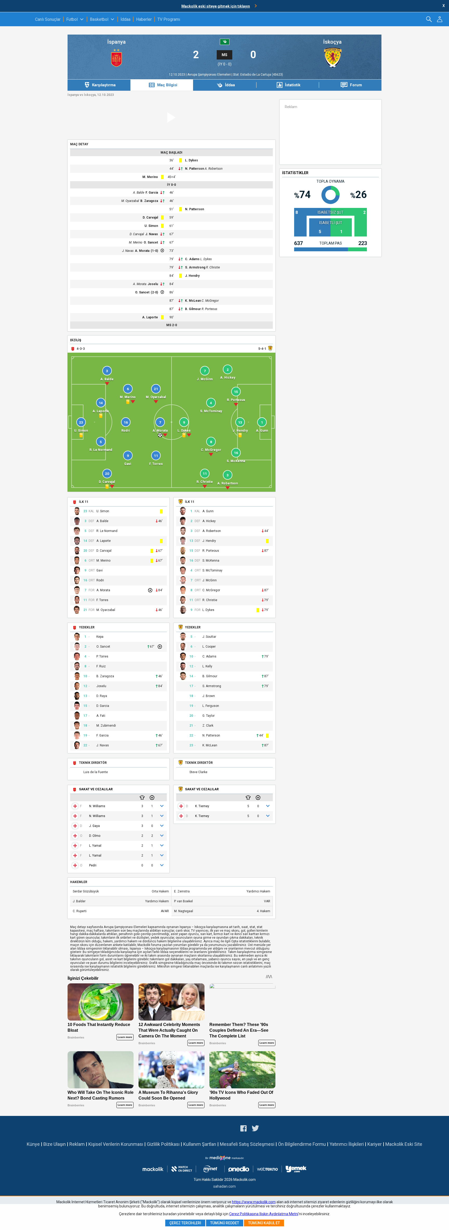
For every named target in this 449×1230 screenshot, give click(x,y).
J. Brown (208, 696)
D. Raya (101, 696)
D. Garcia (102, 706)
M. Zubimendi (106, 725)
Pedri (92, 865)
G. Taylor (208, 716)
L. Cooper (209, 646)
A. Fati (100, 716)
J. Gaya (94, 826)
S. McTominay (212, 570)
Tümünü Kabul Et (264, 1223)
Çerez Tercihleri (185, 1223)
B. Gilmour (193, 309)
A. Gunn (208, 511)
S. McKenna (210, 560)
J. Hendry (192, 276)
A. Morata (142, 251)
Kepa (99, 637)
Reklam (77, 1144)
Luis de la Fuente (95, 772)
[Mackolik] (17, 19)
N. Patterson (194, 168)
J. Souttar (209, 637)
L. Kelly (207, 666)
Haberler (144, 19)
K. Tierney (202, 806)
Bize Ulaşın (54, 1144)
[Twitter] (255, 1129)
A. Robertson (213, 168)
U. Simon (151, 226)
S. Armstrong (195, 267)
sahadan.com (224, 1186)
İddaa (125, 19)
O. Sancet (151, 242)
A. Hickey (209, 521)
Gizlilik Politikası (163, 1144)
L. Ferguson (210, 706)
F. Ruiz (101, 666)
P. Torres (102, 656)
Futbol (72, 19)
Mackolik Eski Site (403, 1144)
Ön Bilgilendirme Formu (302, 1144)
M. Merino (150, 177)
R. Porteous (209, 309)
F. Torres (102, 600)
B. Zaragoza (149, 201)
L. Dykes (191, 160)
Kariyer (374, 1144)
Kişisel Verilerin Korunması (115, 1144)
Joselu (153, 284)
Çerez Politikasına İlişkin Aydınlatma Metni (263, 1214)
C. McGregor (210, 300)
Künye (33, 1144)
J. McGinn (209, 580)
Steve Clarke (198, 772)
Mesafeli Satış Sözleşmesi (247, 1144)
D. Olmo (94, 836)
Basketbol (99, 19)
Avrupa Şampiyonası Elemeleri (209, 74)
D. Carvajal (150, 217)
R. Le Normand (106, 531)
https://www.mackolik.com (254, 1202)
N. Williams (97, 806)
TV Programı (168, 19)
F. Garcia (152, 192)
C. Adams (192, 259)
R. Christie (213, 267)
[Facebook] (243, 1129)
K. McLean (193, 300)
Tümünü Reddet (224, 1223)
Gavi (99, 570)
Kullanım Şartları (199, 1144)
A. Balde (138, 192)
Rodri (100, 580)
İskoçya (332, 42)
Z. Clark (207, 725)
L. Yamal (95, 845)
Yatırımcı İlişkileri (346, 1144)
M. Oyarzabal (130, 201)
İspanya (116, 42)
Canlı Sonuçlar (48, 19)
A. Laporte (150, 317)
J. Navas (151, 234)
